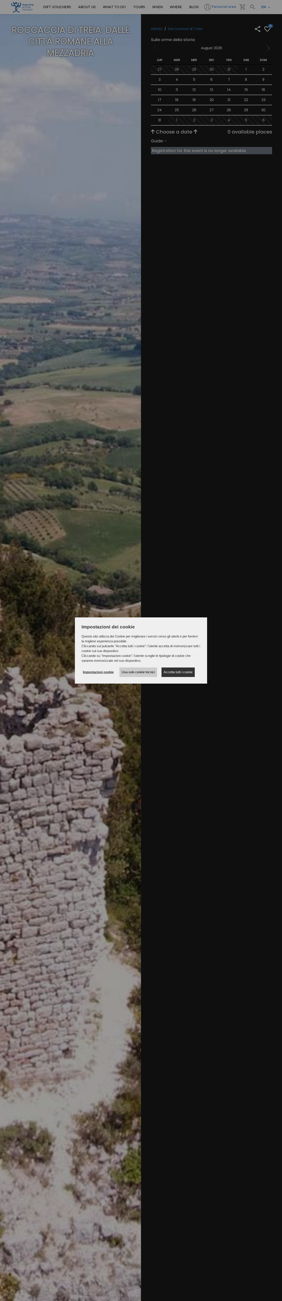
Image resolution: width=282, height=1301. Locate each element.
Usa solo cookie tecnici (138, 672)
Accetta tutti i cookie (178, 672)
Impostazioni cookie (98, 672)
